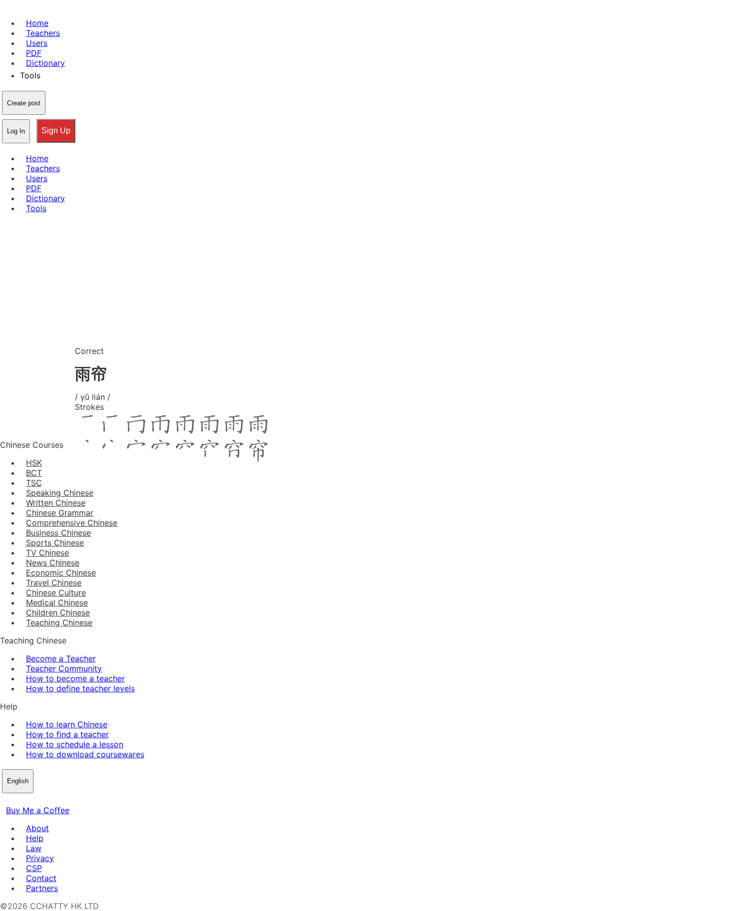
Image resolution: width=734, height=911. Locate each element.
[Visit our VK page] (30, 800)
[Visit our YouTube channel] (42, 800)
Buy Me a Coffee (37, 810)
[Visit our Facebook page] (6, 800)
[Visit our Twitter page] (18, 800)
